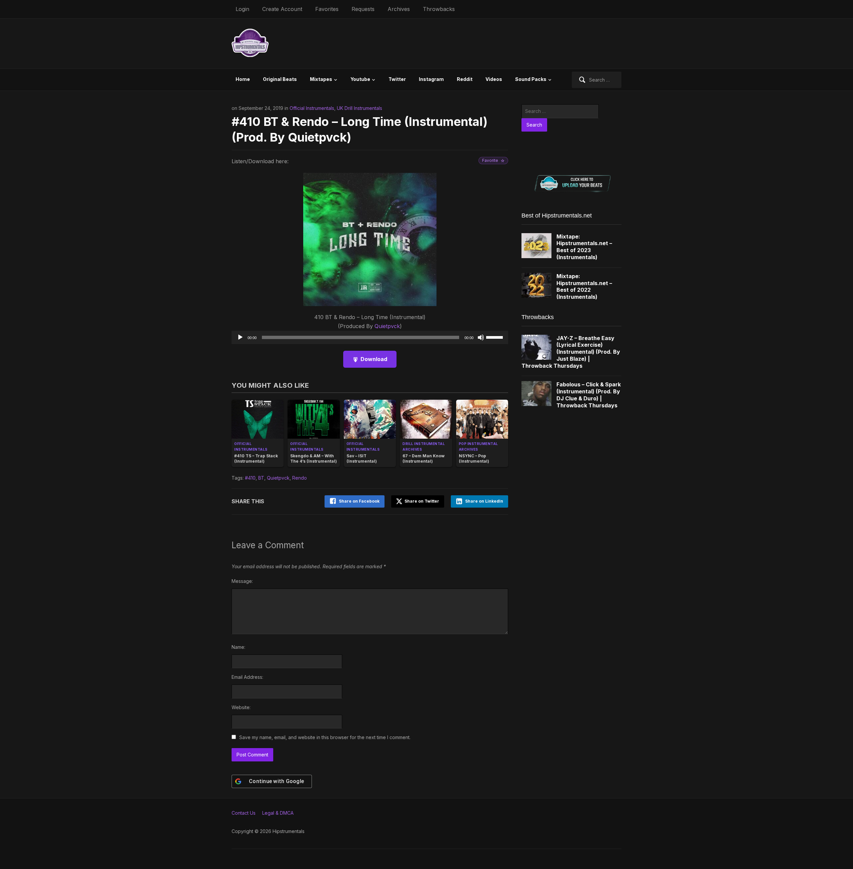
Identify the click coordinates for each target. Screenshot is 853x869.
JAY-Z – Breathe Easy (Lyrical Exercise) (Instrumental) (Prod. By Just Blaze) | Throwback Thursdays (570, 352)
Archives (399, 9)
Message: (242, 581)
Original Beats (280, 79)
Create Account (282, 9)
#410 (250, 478)
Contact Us (244, 813)
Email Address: (247, 677)
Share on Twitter (421, 501)
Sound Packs (530, 79)
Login (242, 9)
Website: (241, 707)
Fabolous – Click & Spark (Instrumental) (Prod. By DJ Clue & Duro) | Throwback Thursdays (588, 394)
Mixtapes (321, 79)
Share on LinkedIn (484, 501)
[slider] (495, 337)
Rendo (299, 478)
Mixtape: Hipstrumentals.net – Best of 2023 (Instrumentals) (584, 246)
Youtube (360, 79)
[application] (370, 337)
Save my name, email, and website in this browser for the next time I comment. (325, 737)
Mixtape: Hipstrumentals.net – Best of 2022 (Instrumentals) (584, 286)
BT (261, 478)
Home (243, 79)
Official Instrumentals (312, 108)
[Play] (240, 337)
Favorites (327, 9)
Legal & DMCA (278, 813)
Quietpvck (387, 326)
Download (374, 359)
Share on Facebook (359, 501)
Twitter (397, 79)
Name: (238, 647)
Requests (363, 9)
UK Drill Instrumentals (359, 108)
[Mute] (480, 337)
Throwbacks (439, 9)
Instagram (431, 79)
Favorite (490, 160)
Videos (493, 79)
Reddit (464, 79)
